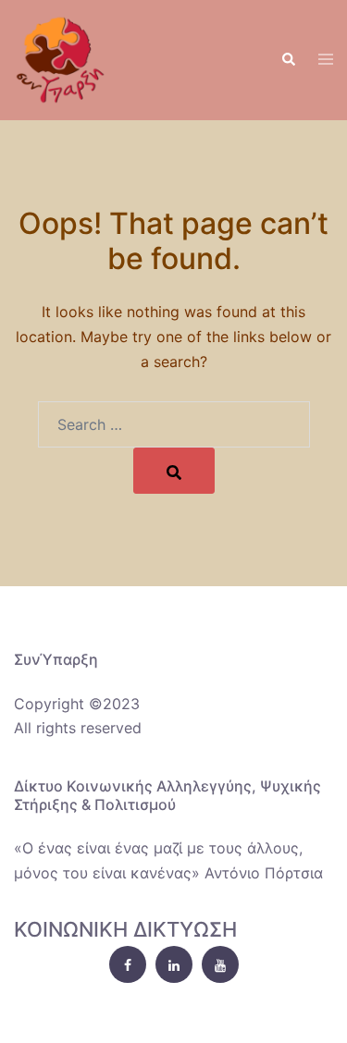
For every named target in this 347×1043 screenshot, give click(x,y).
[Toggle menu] (325, 60)
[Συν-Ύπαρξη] (60, 58)
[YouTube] (220, 964)
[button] (287, 60)
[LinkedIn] (173, 964)
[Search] (174, 471)
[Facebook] (127, 964)
